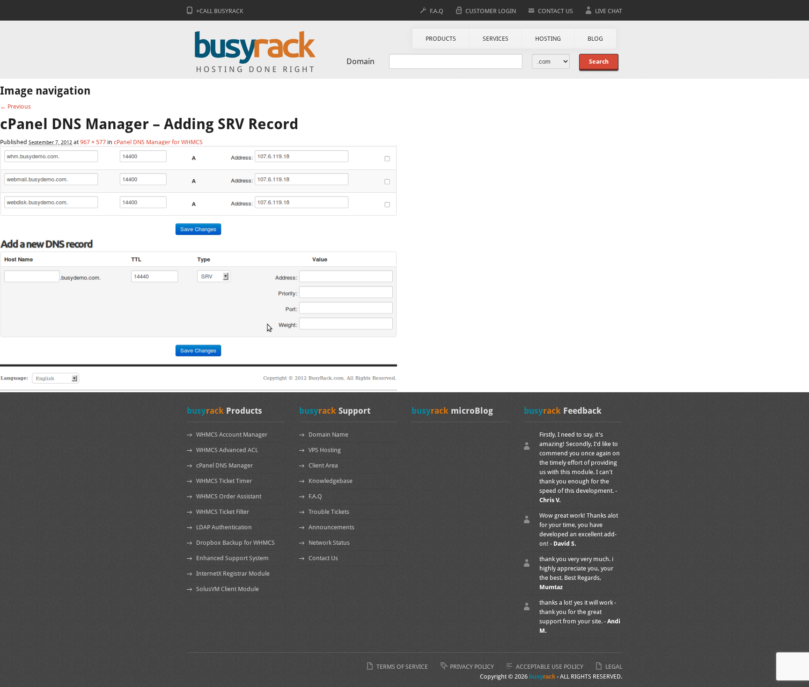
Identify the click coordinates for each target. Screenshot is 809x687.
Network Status (329, 542)
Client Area (323, 465)
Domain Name (328, 434)
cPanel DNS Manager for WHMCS (158, 142)
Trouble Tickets (329, 511)
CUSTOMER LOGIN (490, 11)
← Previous (15, 106)
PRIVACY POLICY (472, 666)
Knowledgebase (331, 480)
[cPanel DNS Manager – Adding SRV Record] (198, 388)
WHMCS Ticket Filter (222, 511)
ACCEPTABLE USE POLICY (549, 666)
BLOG (595, 38)
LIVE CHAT (608, 11)
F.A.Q (436, 11)
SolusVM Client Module (227, 588)
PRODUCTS (441, 38)
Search (599, 61)
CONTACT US (555, 11)
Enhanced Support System (232, 558)
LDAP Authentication (224, 527)
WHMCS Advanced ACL (227, 449)
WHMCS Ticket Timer (224, 480)
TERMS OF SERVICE (402, 666)
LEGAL (613, 666)
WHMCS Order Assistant (228, 496)
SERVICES (495, 38)
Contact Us (323, 558)
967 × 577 (93, 142)
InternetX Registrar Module (233, 573)
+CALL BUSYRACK (219, 11)
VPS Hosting (325, 449)
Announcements (331, 527)
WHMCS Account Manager (231, 434)
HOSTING (548, 38)
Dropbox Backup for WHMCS (235, 542)
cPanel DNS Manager (224, 465)
